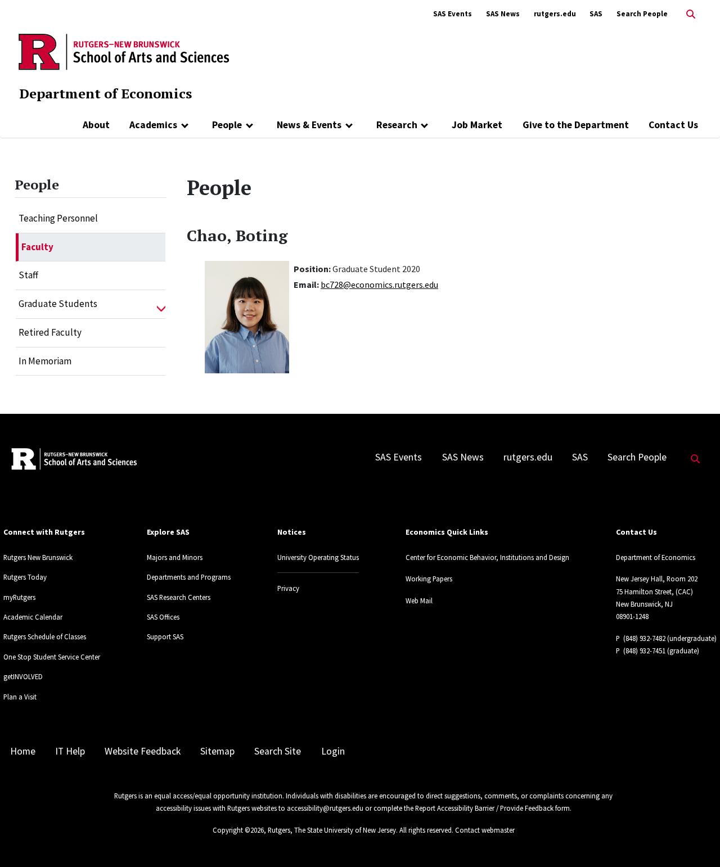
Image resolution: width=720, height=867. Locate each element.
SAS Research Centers (178, 597)
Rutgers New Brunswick (38, 557)
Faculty (37, 247)
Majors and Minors (174, 557)
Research (396, 125)
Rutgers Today (25, 576)
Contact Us (673, 125)
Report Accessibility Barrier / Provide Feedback (484, 807)
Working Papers (429, 578)
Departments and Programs (189, 576)
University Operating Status (318, 557)
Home (22, 751)
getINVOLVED (23, 676)
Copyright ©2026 (238, 829)
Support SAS (165, 636)
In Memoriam (45, 361)
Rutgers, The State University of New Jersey (332, 829)
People (227, 125)
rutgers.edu (555, 14)
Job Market (477, 125)
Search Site (277, 751)
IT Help (70, 751)
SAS (596, 14)
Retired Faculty (50, 332)
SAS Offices (163, 616)
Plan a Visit (20, 696)
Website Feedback (143, 751)
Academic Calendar (32, 616)
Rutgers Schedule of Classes (44, 636)
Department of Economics (105, 93)
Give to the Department (576, 125)
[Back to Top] (695, 839)
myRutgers (19, 597)
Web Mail (419, 600)
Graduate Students (58, 303)
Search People (642, 14)
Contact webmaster (485, 829)
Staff (28, 275)
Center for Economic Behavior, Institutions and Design (487, 557)
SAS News (503, 14)
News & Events (309, 125)
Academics (153, 125)
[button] (161, 304)
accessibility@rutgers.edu (325, 807)
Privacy (288, 588)
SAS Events (452, 14)
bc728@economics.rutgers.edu (379, 284)
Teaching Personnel (58, 218)
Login (333, 751)
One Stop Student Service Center (51, 656)
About (96, 125)
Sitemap (217, 751)
